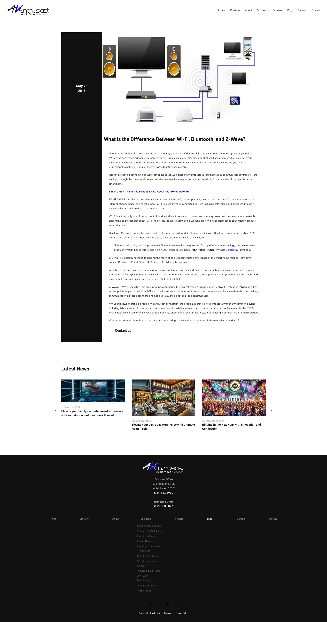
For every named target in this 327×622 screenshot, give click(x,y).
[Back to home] (29, 10)
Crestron (235, 10)
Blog (290, 10)
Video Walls (144, 590)
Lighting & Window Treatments (148, 549)
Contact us (123, 330)
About (248, 10)
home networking (222, 153)
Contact (316, 10)
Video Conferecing (147, 585)
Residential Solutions (149, 526)
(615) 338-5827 (163, 506)
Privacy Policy (182, 613)
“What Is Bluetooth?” (227, 250)
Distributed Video (147, 536)
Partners (277, 10)
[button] (55, 409)
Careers (302, 10)
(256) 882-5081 (163, 492)
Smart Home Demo (148, 556)
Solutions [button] (262, 10)
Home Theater (145, 541)
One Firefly (155, 613)
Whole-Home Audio (148, 570)
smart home (148, 208)
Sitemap (168, 613)
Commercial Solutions (149, 531)
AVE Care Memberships (145, 578)
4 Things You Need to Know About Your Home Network (156, 191)
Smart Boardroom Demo (147, 563)
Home (221, 10)
